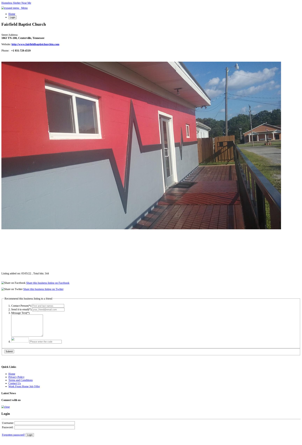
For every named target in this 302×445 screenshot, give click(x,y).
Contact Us (14, 383)
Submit (9, 351)
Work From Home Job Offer (24, 386)
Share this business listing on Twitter (43, 289)
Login (12, 17)
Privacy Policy (16, 376)
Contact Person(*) (21, 305)
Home (11, 13)
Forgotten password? (13, 434)
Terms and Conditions (20, 380)
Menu (23, 7)
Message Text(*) (20, 312)
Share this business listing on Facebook (47, 282)
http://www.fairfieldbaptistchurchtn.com (35, 44)
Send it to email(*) (21, 309)
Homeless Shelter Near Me (16, 2)
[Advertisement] (23, 250)
